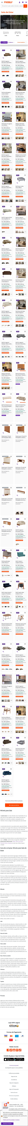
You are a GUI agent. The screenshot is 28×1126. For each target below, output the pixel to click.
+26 (11, 356)
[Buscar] (25, 6)
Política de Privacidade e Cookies (11, 1120)
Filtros (5, 42)
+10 (11, 106)
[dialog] (14, 1118)
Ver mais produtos (14, 805)
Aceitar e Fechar (7, 1123)
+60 (25, 137)
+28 (25, 356)
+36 (11, 137)
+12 (25, 75)
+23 (25, 294)
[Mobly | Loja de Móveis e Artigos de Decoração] (8, 2)
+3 (11, 325)
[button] (11, 42)
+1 (25, 700)
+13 (11, 794)
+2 (25, 231)
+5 (25, 106)
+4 (11, 294)
